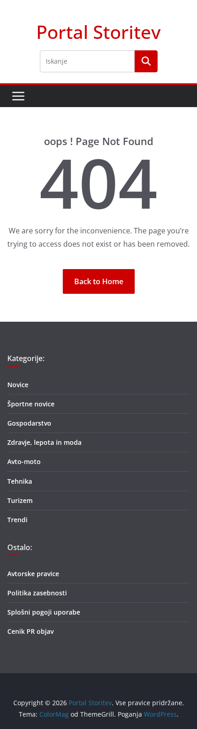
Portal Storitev (98, 31)
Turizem (20, 500)
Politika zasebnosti (37, 593)
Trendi (17, 519)
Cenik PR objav (30, 631)
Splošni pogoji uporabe (43, 612)
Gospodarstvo (29, 423)
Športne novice (31, 404)
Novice (17, 384)
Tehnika (19, 481)
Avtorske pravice (33, 573)
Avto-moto (24, 461)
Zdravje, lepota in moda (44, 442)
